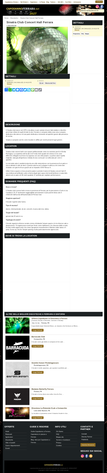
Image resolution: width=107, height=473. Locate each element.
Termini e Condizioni (63, 440)
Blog (47, 2)
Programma (76, 34)
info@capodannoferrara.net (90, 10)
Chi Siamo (59, 431)
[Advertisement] (37, 106)
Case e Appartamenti (12, 445)
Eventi (7, 448)
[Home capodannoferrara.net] (28, 8)
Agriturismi (9, 437)
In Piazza (42, 2)
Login (98, 1)
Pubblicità (85, 439)
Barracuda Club (38, 337)
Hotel (7, 431)
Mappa (77, 30)
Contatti (84, 434)
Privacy (58, 442)
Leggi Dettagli (37, 330)
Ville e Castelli (10, 442)
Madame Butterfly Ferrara (43, 389)
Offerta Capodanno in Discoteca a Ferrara (49, 318)
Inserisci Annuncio (88, 445)
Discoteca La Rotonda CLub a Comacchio (49, 408)
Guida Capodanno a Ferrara (40, 431)
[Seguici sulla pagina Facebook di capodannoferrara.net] (102, 6)
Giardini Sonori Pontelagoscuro (45, 363)
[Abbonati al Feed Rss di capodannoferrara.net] (90, 456)
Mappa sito (60, 437)
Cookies (59, 445)
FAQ (82, 34)
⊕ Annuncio (77, 2)
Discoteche (12, 25)
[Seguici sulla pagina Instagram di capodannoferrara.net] (97, 6)
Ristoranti (8, 434)
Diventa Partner (87, 437)
